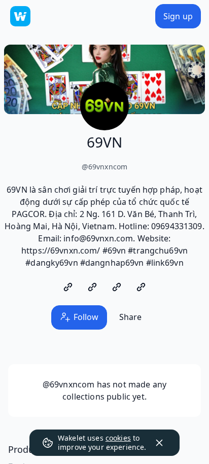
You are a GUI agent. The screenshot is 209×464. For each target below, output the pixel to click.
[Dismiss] (159, 443)
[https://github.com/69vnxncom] (68, 287)
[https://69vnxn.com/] (141, 287)
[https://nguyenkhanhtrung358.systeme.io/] (92, 287)
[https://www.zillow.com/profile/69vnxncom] (117, 287)
